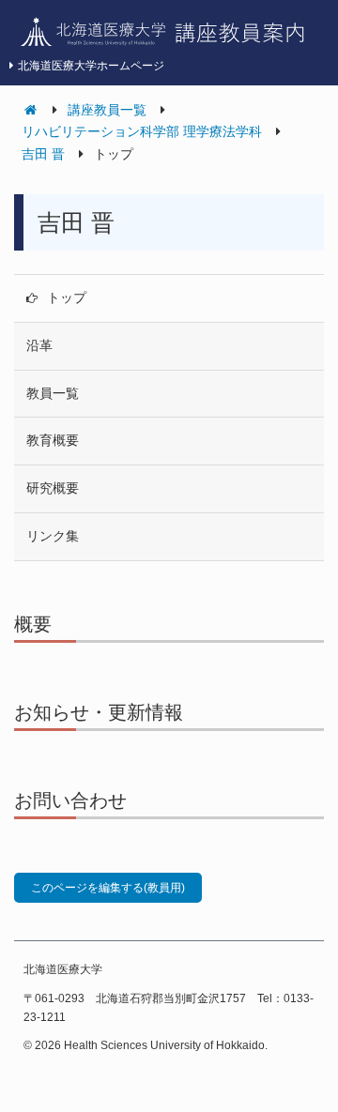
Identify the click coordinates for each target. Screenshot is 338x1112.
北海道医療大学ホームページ (91, 65)
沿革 (39, 345)
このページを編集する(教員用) (108, 887)
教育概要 (52, 440)
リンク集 (52, 535)
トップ (66, 297)
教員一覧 (52, 393)
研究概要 (52, 487)
